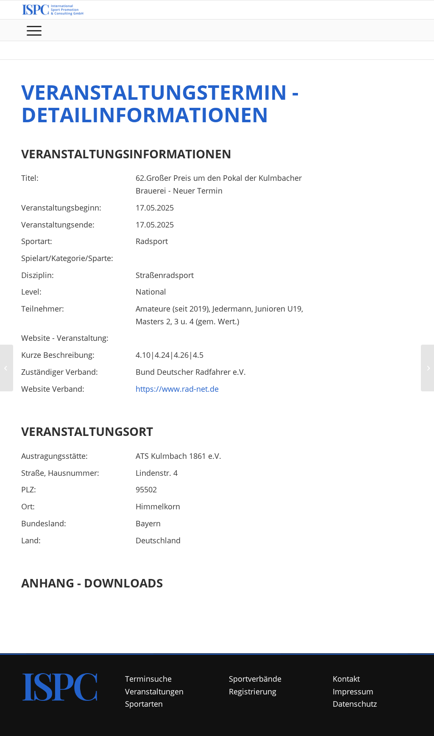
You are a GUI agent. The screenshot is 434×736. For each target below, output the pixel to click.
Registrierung (252, 691)
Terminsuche (148, 679)
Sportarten (144, 704)
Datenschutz (355, 704)
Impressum (353, 691)
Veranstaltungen (154, 691)
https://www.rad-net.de (177, 389)
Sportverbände (255, 679)
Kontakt (346, 679)
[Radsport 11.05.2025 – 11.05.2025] (6, 368)
